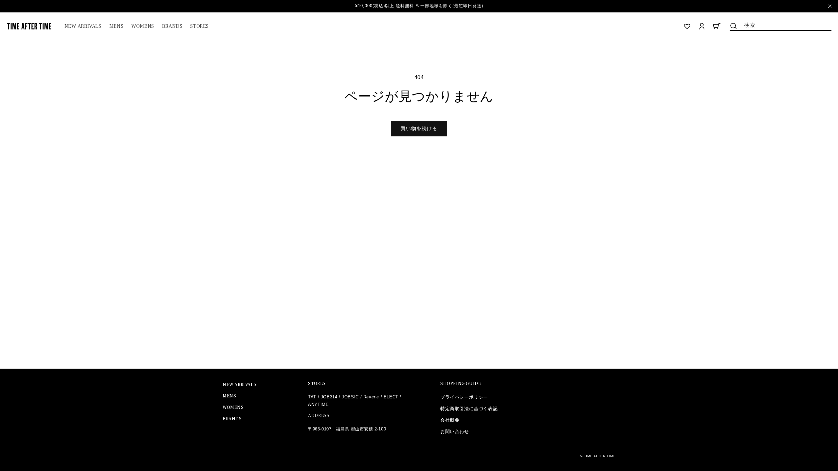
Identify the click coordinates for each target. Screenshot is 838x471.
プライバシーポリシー (464, 397)
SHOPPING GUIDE (460, 384)
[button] (116, 26)
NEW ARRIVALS (239, 385)
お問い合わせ (454, 431)
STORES (317, 384)
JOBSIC (350, 396)
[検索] (733, 26)
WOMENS (233, 407)
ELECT (391, 396)
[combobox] (780, 24)
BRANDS (232, 419)
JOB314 (329, 396)
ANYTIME (318, 404)
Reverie (371, 396)
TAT (312, 396)
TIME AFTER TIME (600, 456)
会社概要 (449, 420)
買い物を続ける (419, 128)
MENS (229, 396)
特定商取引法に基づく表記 (469, 408)
